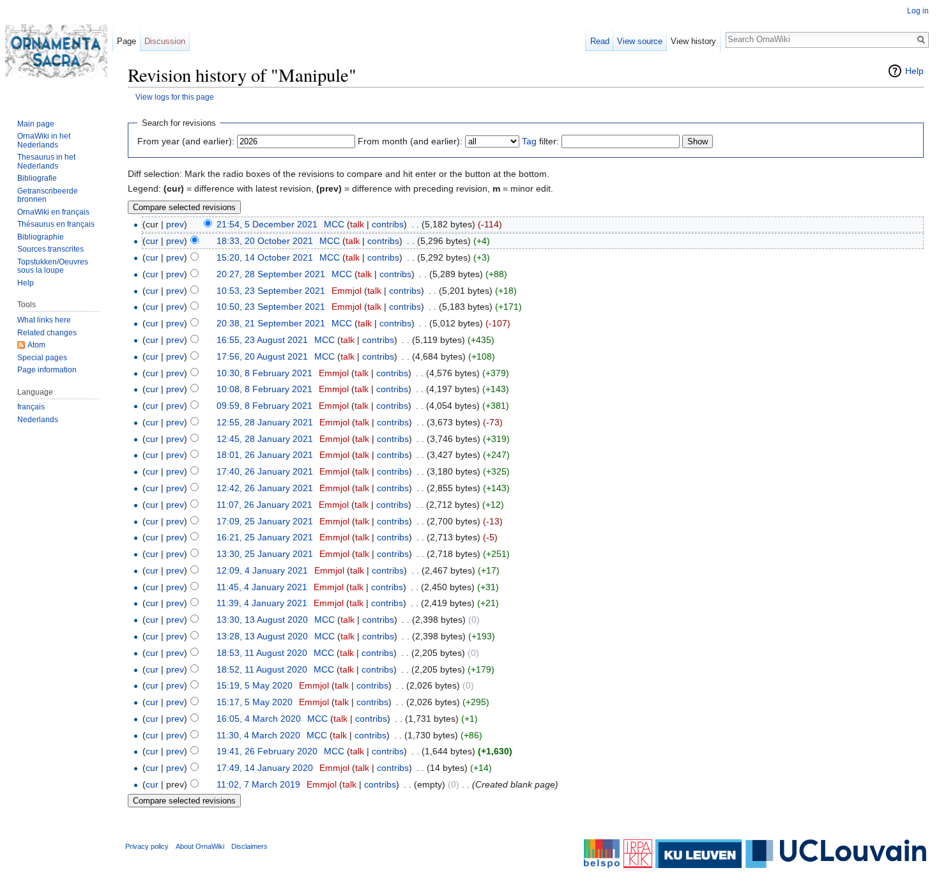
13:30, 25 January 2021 (265, 554)
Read (599, 41)
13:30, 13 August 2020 (262, 619)
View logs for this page (174, 97)
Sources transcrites (50, 249)
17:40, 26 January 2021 (265, 471)
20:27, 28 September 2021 (271, 274)
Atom (36, 344)
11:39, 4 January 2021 (262, 603)
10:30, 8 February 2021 (264, 373)
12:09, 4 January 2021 (262, 570)
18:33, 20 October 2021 (265, 241)
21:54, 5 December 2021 (267, 224)
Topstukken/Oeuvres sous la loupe (52, 266)
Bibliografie (37, 178)
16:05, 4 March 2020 (259, 718)
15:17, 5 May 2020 (255, 702)
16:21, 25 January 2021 (265, 537)
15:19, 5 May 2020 (255, 685)
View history (693, 41)
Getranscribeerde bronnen (47, 195)
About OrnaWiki (200, 846)
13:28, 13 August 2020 (262, 636)
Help (914, 71)
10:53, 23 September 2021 (271, 291)
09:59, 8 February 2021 (264, 405)
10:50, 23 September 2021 (271, 306)
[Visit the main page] (56, 51)
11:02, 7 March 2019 (258, 784)
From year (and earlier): (185, 141)
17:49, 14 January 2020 (265, 768)
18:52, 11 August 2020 (262, 669)
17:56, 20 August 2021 (262, 356)
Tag (529, 141)
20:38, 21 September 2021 (271, 323)
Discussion (164, 41)
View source (639, 41)
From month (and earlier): (410, 141)
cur (152, 241)
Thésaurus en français (56, 224)
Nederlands (37, 419)
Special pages (42, 357)
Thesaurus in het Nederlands (46, 162)
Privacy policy (147, 846)
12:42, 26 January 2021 (265, 488)
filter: (540, 141)
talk (357, 224)
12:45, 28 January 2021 (265, 439)
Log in (918, 10)
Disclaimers (249, 846)
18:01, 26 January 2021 (265, 455)
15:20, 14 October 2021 (265, 257)
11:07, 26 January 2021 (264, 504)
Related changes (47, 332)
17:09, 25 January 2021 (265, 521)
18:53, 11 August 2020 (262, 653)
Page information (47, 369)
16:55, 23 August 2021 (262, 340)
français (31, 406)
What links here (44, 320)
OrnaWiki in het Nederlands (43, 140)
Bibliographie (40, 236)
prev (175, 224)
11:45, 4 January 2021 (262, 587)
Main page (35, 123)
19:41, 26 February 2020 (267, 751)
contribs (388, 224)
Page (126, 41)
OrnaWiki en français (53, 212)
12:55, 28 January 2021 (265, 422)
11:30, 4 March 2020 (258, 735)
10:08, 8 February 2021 (264, 389)
